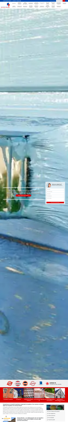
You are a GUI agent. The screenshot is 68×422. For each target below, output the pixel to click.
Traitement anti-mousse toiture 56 (31, 7)
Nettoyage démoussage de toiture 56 (36, 3)
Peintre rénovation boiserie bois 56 (48, 6)
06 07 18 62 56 (17, 0)
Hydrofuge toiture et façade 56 (53, 7)
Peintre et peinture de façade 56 (19, 3)
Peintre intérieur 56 (14, 6)
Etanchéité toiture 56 (64, 3)
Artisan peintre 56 (42, 3)
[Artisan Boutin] (5, 5)
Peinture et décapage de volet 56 (36, 7)
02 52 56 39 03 (7, 0)
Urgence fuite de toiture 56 (19, 6)
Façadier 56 (14, 3)
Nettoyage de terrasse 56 (25, 6)
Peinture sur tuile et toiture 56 (53, 3)
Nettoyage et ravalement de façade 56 (59, 3)
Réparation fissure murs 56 (42, 6)
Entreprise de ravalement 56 (31, 3)
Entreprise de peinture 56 (59, 6)
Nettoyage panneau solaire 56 (47, 3)
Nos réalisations (23, 195)
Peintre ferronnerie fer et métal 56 (25, 3)
